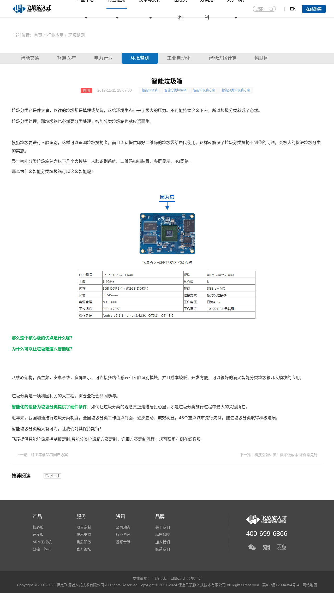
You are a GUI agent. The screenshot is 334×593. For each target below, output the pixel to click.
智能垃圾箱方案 (204, 90)
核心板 (34, 337)
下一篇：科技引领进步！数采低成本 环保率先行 (279, 455)
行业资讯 (123, 534)
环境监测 (76, 35)
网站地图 (309, 585)
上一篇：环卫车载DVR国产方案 (42, 455)
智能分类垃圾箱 (175, 90)
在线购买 (314, 9)
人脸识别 (49, 142)
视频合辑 (123, 542)
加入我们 (162, 542)
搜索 (271, 9)
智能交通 (30, 58)
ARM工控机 (42, 542)
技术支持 (83, 534)
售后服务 (83, 542)
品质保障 (162, 534)
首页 (38, 35)
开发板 (38, 534)
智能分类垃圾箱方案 (236, 90)
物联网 (261, 58)
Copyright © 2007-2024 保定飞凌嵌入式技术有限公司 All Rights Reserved (199, 585)
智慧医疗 (66, 58)
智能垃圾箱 (150, 90)
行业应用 (55, 35)
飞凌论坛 (160, 578)
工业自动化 (178, 58)
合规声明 (194, 578)
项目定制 (83, 527)
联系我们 (162, 549)
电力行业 (103, 58)
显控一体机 (42, 549)
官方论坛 (83, 549)
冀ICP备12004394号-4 (281, 585)
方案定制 (138, 439)
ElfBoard (178, 578)
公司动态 (123, 527)
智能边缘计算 (222, 58)
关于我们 (162, 527)
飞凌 (16, 439)
